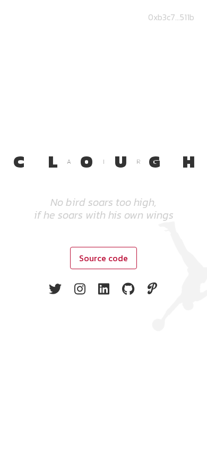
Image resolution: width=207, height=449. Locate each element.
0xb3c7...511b (171, 17)
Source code (103, 258)
